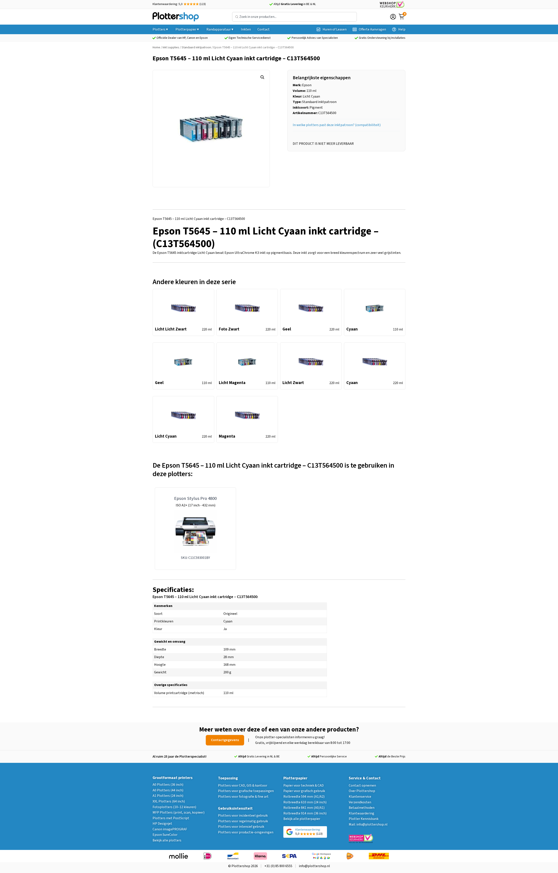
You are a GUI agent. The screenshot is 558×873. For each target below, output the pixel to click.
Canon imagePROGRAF (170, 829)
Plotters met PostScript (171, 818)
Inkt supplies (171, 47)
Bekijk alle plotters (167, 840)
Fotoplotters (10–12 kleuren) (174, 807)
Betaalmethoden (361, 807)
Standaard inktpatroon (196, 47)
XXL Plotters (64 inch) (169, 801)
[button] (262, 77)
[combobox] (294, 17)
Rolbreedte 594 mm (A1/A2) (304, 796)
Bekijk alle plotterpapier (301, 818)
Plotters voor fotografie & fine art (243, 796)
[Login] (393, 17)
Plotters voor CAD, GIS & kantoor (242, 785)
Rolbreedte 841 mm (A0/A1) (304, 807)
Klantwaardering (361, 813)
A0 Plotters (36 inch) (168, 784)
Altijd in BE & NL (295, 4)
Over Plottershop (362, 791)
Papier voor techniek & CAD (303, 785)
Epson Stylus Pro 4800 (195, 498)
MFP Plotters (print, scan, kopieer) (178, 812)
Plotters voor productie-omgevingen (245, 832)
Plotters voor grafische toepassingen (246, 791)
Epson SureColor (165, 834)
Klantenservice (360, 796)
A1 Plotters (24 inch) (168, 795)
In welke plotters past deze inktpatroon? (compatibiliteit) (337, 125)
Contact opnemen (362, 785)
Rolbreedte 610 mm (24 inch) (305, 802)
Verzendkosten (360, 802)
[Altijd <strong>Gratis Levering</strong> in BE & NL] (271, 4)
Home (156, 47)
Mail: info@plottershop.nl (368, 824)
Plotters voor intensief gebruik (241, 826)
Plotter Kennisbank (363, 818)
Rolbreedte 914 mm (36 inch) (305, 813)
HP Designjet (162, 823)
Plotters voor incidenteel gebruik (243, 815)
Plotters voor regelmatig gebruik (243, 821)
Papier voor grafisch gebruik (304, 791)
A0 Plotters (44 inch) (168, 790)
